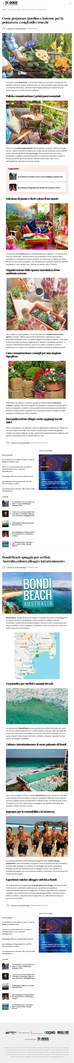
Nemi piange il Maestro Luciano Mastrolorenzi (17, 476)
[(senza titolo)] (55, 462)
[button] (3, 3)
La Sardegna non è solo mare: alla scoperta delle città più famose (22, 544)
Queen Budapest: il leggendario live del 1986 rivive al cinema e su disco (23, 534)
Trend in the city (45, 479)
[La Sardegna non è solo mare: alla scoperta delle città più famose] (5, 544)
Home (3, 9)
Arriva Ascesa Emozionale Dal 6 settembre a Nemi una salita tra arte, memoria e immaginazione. (17, 469)
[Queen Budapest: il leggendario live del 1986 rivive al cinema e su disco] (5, 534)
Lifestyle (5, 15)
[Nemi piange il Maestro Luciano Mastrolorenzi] (5, 524)
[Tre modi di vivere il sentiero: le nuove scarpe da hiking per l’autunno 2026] (5, 503)
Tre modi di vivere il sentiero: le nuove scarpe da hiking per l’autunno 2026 (23, 504)
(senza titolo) (45, 467)
